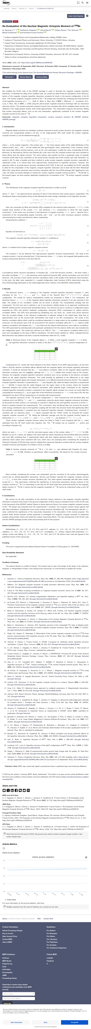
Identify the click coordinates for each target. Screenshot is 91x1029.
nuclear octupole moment (59, 117)
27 (21, 442)
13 (82, 173)
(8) (88, 265)
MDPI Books (6, 961)
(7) (88, 250)
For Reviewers (52, 933)
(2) (88, 190)
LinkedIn (50, 958)
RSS (39, 918)
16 (36, 259)
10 (87, 165)
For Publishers (52, 942)
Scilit (83, 581)
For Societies (51, 945)
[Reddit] (24, 791)
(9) (88, 428)
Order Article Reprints (75, 16)
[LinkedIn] (12, 791)
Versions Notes (41, 77)
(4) (88, 226)
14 (85, 173)
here (19, 837)
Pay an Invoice (7, 933)
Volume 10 (22, 8)
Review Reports (25, 77)
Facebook (50, 961)
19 (76, 283)
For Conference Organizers (56, 948)
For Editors (51, 936)
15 (40, 207)
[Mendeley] (28, 791)
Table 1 (68, 298)
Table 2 (58, 420)
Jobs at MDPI (7, 942)
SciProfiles (6, 969)
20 (79, 283)
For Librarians (52, 939)
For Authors (51, 930)
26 (87, 432)
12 (73, 170)
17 (38, 259)
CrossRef (75, 581)
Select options (9, 994)
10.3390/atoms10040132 (45, 8)
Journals (6, 8)
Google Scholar (22, 587)
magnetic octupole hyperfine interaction (29, 117)
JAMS (4, 975)
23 (13, 385)
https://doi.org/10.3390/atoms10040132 (36, 63)
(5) (88, 235)
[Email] (4, 791)
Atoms (14, 8)
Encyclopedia (7, 972)
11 (8, 170)
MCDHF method (81, 117)
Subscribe (7, 1003)
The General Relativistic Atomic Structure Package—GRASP (57, 72)
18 (59, 275)
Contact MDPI (7, 939)
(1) (88, 140)
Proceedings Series (9, 978)
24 (83, 398)
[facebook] (16, 791)
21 (54, 303)
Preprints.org (7, 964)
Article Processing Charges (12, 930)
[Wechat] (20, 791)
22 (57, 303)
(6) (88, 242)
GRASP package (9, 119)
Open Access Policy (9, 936)
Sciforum (5, 958)
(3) (88, 202)
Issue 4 (31, 8)
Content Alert (48, 918)
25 (19, 400)
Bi (72, 117)
